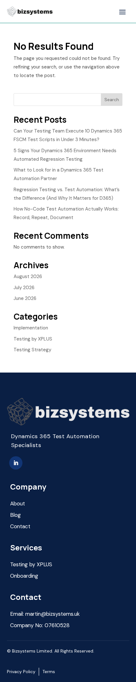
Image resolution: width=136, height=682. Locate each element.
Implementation (31, 328)
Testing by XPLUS (33, 339)
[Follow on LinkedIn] (15, 463)
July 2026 (24, 287)
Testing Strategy (32, 350)
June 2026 (25, 298)
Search (111, 99)
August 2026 (28, 276)
